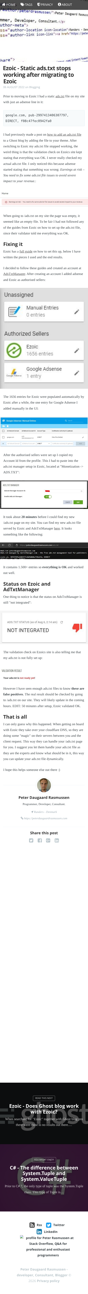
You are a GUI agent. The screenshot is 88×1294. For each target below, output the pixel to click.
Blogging (34, 87)
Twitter (59, 1225)
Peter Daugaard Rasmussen (43, 797)
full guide (26, 251)
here (57, 528)
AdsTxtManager (14, 274)
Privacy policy (48, 1281)
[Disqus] (44, 911)
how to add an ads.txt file (64, 134)
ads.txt (59, 96)
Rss (39, 1225)
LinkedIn (51, 1232)
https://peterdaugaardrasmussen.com (45, 818)
